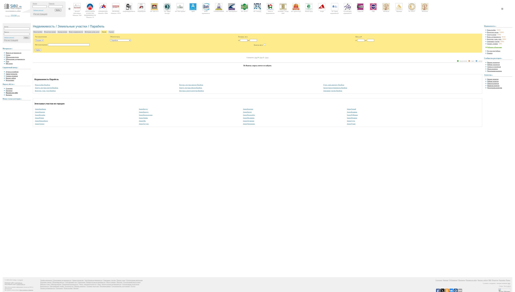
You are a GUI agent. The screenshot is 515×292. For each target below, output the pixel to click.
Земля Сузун (351, 121)
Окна (99, 284)
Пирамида (399, 11)
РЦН (373, 11)
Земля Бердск (143, 109)
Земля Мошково (352, 118)
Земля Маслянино (248, 118)
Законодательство (11, 74)
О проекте (9, 88)
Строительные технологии (130, 284)
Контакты (9, 95)
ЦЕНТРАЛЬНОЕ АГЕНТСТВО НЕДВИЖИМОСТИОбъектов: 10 (90, 11)
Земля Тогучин (144, 124)
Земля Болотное (248, 109)
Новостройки (38, 32)
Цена (256, 57)
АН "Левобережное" (231, 11)
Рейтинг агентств (493, 81)
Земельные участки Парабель (332, 90)
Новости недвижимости (13, 53)
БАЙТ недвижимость (206, 11)
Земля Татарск (39, 124)
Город (266, 57)
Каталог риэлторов (493, 62)
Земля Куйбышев (352, 115)
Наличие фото (258, 45)
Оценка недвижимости (47, 288)
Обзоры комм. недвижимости (15, 59)
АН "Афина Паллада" (167, 11)
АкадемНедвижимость (129, 11)
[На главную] (17, 9)
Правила (489, 53)
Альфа (322, 11)
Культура (495, 280)
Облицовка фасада (58, 282)
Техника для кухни (93, 286)
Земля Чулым (351, 124)
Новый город (309, 11)
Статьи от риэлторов (494, 67)
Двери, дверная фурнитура (87, 284)
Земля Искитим (40, 112)
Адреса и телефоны (12, 71)
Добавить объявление (494, 47)
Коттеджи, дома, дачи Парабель (45, 90)
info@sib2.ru (18, 283)
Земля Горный (351, 109)
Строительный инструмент (132, 282)
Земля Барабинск (40, 109)
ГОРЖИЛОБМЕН (219, 11)
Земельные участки (493, 41)
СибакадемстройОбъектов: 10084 (103, 11)
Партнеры (9, 90)
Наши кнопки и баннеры (26, 290)
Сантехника (81, 282)
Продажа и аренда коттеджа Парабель (191, 90)
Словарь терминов (12, 76)
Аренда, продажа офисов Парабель (190, 88)
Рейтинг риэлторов (493, 64)
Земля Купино (39, 118)
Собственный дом (71, 282)
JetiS (509, 283)
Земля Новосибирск (41, 121)
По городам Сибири (493, 51)
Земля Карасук (143, 112)
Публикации (453, 280)
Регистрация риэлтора (494, 71)
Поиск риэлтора (492, 69)
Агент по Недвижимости (270, 11)
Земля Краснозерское (145, 115)
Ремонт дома (121, 280)
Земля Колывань (352, 112)
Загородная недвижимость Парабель (335, 88)
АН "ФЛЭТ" (244, 11)
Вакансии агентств (493, 85)
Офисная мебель (56, 284)
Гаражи (111, 32)
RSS (490, 280)
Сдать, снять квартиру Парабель (333, 85)
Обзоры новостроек (12, 57)
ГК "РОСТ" (412, 11)
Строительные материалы (134, 280)
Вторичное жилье (50, 32)
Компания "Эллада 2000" (283, 11)
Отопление (59, 288)
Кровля (76, 288)
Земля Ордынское (248, 121)
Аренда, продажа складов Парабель (46, 88)
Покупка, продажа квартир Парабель (191, 85)
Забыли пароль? (38, 10)
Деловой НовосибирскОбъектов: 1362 (77, 11)
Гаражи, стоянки (492, 43)
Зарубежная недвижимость (93, 280)
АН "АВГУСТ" (154, 11)
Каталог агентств (492, 79)
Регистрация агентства (494, 88)
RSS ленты (9, 63)
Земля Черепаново (249, 124)
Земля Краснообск (249, 115)
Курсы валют (10, 80)
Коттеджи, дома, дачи (92, 32)
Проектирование (105, 286)
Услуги (133, 286)
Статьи (8, 55)
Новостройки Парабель (42, 85)
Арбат (193, 11)
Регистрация (40, 14)
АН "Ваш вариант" (180, 11)
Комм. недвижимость (76, 32)
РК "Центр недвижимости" (334, 11)
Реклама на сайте (471, 280)
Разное (508, 280)
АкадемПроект (141, 11)
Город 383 (360, 11)
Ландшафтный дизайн (57, 286)
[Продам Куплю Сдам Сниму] (39, 40)
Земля (104, 32)
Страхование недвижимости (62, 280)
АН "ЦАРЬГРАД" (296, 11)
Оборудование (111, 282)
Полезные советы (45, 282)
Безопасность (44, 286)
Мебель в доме (45, 284)
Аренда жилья (62, 32)
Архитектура (69, 286)
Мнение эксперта (80, 286)
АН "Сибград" (257, 11)
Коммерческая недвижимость (95, 282)
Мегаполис (386, 11)
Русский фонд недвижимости (347, 11)
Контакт (445, 280)
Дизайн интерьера (46, 280)
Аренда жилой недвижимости (111, 284)
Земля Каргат (247, 112)
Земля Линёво (143, 118)
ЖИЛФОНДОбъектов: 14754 (116, 11)
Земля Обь (142, 121)
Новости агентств (493, 83)
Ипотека (119, 282)
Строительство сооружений (121, 286)
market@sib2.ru (20, 284)
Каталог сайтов (11, 78)
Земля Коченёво (40, 115)
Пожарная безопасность (70, 284)
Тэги (7, 61)
